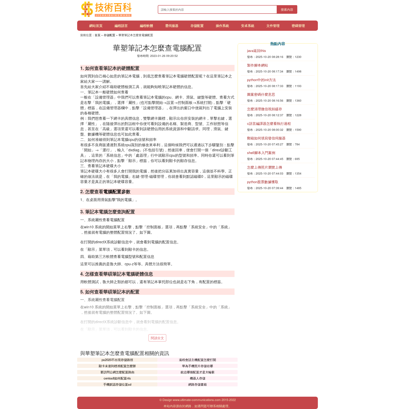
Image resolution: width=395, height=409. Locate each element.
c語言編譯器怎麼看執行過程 (269, 123)
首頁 (97, 35)
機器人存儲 (197, 378)
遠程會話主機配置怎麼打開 (197, 359)
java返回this (256, 50)
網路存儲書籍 (197, 384)
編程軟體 (146, 25)
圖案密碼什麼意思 (261, 94)
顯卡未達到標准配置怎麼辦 (117, 366)
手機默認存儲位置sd (117, 384)
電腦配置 (112, 191)
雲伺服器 (171, 25)
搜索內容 (287, 9)
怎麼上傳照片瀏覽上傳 (264, 167)
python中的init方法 (261, 79)
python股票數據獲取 (262, 181)
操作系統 (222, 25)
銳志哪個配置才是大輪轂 (198, 372)
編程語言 (121, 25)
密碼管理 (298, 25)
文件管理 (273, 25)
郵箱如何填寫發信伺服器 (266, 137)
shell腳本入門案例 (261, 152)
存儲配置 (197, 25)
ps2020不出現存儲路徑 (117, 359)
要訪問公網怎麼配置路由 (117, 372)
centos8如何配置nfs (117, 378)
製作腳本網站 (257, 65)
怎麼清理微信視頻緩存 (264, 108)
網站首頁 (95, 25)
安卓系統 (247, 25)
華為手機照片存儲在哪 (197, 366)
